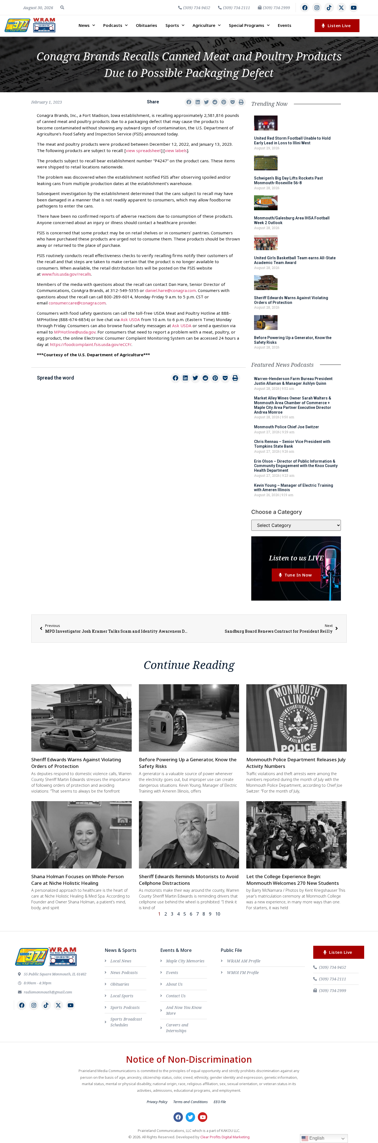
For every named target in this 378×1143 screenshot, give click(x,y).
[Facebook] (304, 7)
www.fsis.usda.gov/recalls (66, 274)
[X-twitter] (341, 7)
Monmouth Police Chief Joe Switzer (286, 427)
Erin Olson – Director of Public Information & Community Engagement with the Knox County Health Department (296, 466)
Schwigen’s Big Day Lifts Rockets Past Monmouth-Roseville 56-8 (288, 180)
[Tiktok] (329, 7)
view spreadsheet (143, 150)
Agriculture (204, 25)
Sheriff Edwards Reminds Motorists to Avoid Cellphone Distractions (189, 879)
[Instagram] (317, 7)
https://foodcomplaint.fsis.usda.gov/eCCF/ (90, 344)
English (316, 1138)
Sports (172, 25)
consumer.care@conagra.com (77, 303)
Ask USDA (130, 319)
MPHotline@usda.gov (74, 332)
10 (217, 914)
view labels (176, 150)
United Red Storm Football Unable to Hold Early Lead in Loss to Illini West (292, 140)
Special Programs (246, 25)
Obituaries (146, 25)
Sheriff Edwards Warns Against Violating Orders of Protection (291, 300)
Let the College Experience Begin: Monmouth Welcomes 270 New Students (292, 879)
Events (284, 25)
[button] (62, 7)
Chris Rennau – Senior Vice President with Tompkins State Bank (292, 444)
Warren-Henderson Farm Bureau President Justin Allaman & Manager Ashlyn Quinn (293, 381)
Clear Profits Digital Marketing (225, 1136)
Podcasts (112, 25)
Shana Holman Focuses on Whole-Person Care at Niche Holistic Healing (77, 879)
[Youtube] (353, 7)
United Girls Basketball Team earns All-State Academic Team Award (295, 260)
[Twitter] (190, 1117)
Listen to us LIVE (296, 557)
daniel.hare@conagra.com (170, 290)
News (84, 25)
